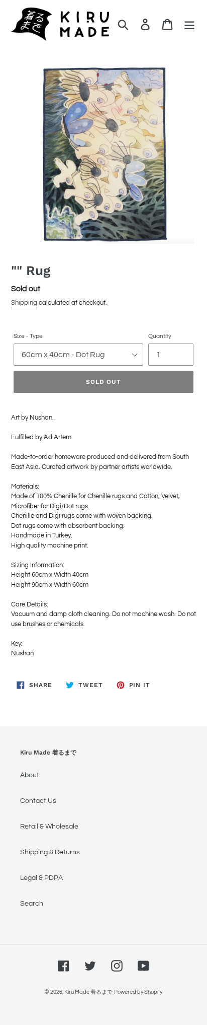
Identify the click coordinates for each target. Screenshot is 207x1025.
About (29, 775)
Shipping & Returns (50, 852)
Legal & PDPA (41, 877)
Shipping (24, 302)
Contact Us (38, 800)
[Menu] (189, 24)
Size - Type (28, 336)
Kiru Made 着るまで (88, 992)
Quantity (159, 336)
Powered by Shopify (138, 992)
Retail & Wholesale (49, 826)
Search (31, 903)
